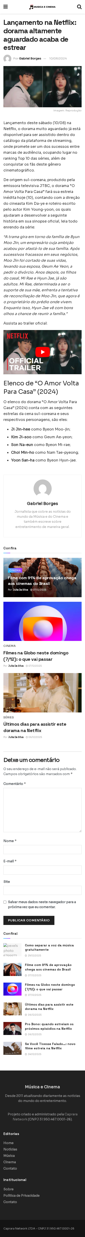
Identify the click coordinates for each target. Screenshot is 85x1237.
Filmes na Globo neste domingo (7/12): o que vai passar (50, 987)
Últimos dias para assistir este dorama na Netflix (49, 1006)
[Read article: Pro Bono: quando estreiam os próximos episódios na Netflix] (12, 1028)
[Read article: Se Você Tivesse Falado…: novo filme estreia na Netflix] (12, 1048)
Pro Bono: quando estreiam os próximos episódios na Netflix (49, 1026)
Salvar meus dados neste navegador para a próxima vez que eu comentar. (42, 904)
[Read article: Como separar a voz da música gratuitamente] (12, 949)
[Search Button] (79, 7)
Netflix (9, 128)
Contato (10, 1168)
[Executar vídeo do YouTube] (42, 352)
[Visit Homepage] (42, 7)
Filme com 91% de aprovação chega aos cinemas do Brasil (48, 967)
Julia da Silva (20, 589)
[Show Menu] (5, 7)
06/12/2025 (35, 737)
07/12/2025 (39, 589)
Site (6, 882)
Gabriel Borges (30, 58)
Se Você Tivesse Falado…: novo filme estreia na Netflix (50, 1046)
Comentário (14, 783)
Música (9, 1156)
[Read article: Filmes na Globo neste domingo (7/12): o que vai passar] (42, 621)
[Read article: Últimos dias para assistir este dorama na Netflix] (42, 692)
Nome (10, 841)
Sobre (8, 1189)
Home (8, 1143)
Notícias (10, 1149)
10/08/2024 (58, 58)
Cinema (15, 570)
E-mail (10, 861)
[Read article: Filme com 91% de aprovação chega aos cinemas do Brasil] (12, 969)
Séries (8, 717)
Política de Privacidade (21, 1195)
